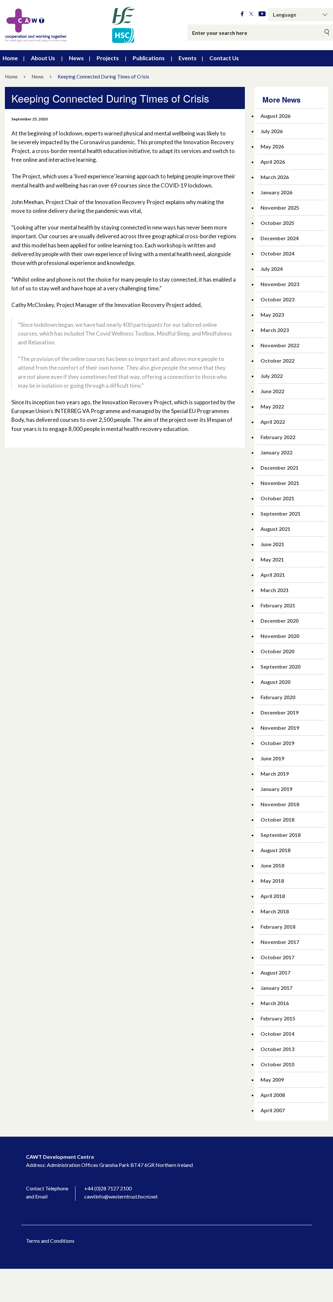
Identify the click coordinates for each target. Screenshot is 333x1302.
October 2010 (277, 1064)
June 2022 (272, 391)
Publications (149, 58)
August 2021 (275, 529)
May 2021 (272, 559)
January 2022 (276, 452)
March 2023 (274, 330)
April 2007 (272, 1110)
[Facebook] (242, 14)
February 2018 (277, 926)
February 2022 (277, 437)
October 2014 (277, 1034)
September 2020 (280, 666)
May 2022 (272, 406)
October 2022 (277, 360)
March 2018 (274, 911)
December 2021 (279, 467)
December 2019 (279, 712)
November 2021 (279, 483)
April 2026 (272, 162)
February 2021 (277, 605)
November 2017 (279, 942)
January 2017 (276, 988)
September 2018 (280, 835)
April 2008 (272, 1095)
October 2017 (277, 957)
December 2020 (279, 620)
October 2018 (277, 819)
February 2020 (277, 697)
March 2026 (274, 177)
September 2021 (280, 513)
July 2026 (271, 131)
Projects (108, 58)
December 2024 (279, 238)
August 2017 (275, 972)
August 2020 (275, 682)
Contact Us (224, 58)
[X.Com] (251, 14)
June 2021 (272, 544)
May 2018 (272, 881)
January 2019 (276, 789)
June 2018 (272, 865)
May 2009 (272, 1079)
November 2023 (279, 284)
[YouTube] (262, 14)
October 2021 (277, 498)
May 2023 (272, 315)
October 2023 (277, 299)
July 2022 (271, 376)
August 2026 (275, 116)
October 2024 (277, 253)
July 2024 (271, 269)
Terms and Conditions (50, 1241)
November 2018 (279, 804)
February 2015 (277, 1018)
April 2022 (272, 422)
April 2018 (272, 896)
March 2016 (274, 1003)
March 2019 (274, 773)
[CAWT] (69, 25)
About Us (43, 58)
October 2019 (277, 743)
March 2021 (274, 590)
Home (10, 58)
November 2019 (279, 728)
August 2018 (275, 850)
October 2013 (277, 1049)
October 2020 (277, 651)
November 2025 (279, 207)
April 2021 (272, 575)
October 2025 (277, 223)
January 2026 (276, 192)
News (76, 58)
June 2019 (272, 758)
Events (187, 58)
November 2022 (279, 345)
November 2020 (279, 636)
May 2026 (272, 146)
